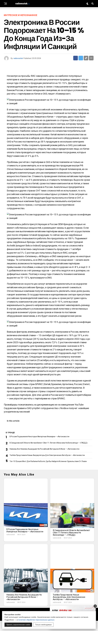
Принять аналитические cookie (18, 625)
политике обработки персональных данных (36, 620)
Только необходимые (43, 625)
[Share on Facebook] (75, 58)
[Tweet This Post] (80, 58)
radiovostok (18, 58)
